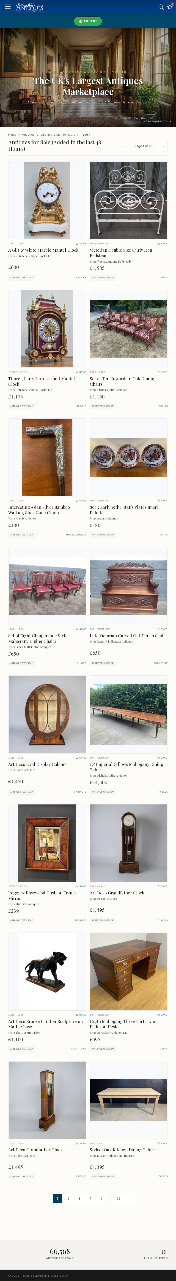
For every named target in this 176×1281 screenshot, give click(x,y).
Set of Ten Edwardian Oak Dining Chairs (122, 381)
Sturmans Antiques (27, 904)
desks (164, 1049)
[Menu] (8, 7)
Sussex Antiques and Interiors (116, 1155)
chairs (163, 406)
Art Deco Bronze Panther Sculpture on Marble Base (45, 1024)
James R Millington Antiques (33, 647)
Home (12, 134)
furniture (161, 663)
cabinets (80, 792)
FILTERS (91, 21)
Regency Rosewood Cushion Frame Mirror (42, 895)
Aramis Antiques (26, 518)
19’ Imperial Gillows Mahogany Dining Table (126, 766)
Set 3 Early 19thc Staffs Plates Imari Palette (124, 509)
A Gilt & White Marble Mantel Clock (43, 250)
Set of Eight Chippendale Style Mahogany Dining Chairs (38, 638)
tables (163, 792)
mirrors (80, 920)
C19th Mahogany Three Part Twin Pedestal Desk (122, 1024)
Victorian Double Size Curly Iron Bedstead (121, 252)
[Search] (161, 7)
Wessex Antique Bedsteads (114, 261)
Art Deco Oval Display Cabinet (37, 764)
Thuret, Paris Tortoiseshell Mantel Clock (41, 381)
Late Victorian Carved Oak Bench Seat (127, 635)
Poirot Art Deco (26, 770)
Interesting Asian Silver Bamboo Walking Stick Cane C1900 (39, 509)
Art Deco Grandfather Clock (117, 893)
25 (118, 1198)
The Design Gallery (28, 1032)
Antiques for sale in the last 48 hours (48, 134)
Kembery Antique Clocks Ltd (34, 256)
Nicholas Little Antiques (112, 390)
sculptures (78, 1049)
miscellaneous (76, 535)
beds (164, 278)
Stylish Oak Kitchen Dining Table (122, 1149)
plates (163, 535)
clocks (81, 278)
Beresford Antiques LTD (113, 1032)
